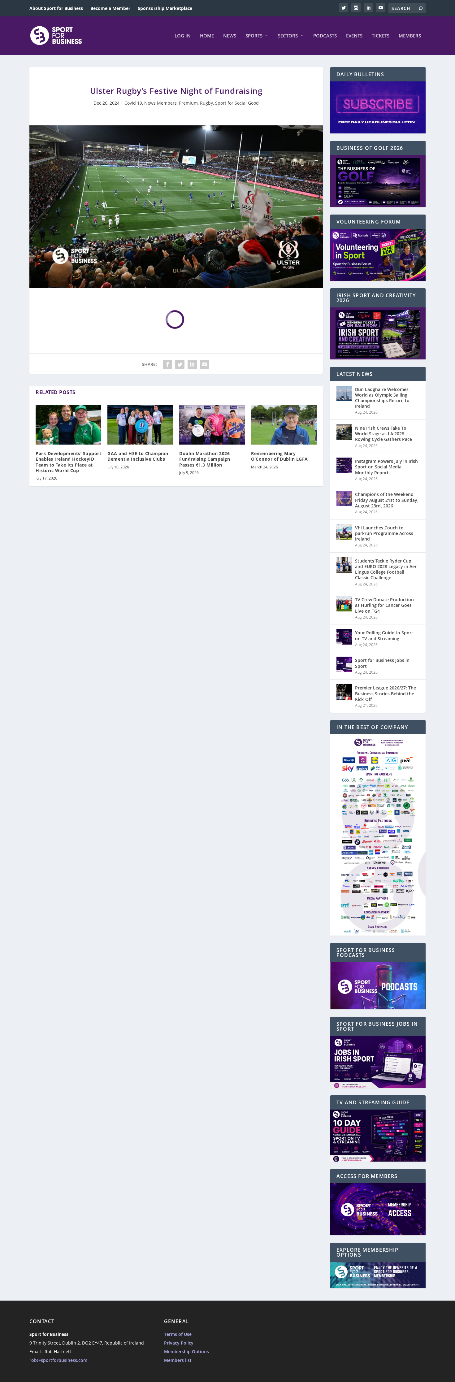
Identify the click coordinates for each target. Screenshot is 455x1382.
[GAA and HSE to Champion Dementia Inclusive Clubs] (140, 425)
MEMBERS (410, 36)
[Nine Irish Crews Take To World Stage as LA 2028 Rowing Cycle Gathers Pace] (344, 432)
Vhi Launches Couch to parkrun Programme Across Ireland (384, 533)
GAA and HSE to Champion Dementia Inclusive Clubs (137, 456)
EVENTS (354, 36)
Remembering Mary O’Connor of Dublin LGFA (279, 456)
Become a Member (110, 8)
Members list (178, 1360)
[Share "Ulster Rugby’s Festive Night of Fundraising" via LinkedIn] (192, 364)
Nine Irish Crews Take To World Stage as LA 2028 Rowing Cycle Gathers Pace (383, 433)
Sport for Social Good (237, 103)
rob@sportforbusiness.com (58, 1360)
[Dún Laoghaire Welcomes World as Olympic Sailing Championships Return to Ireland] (344, 393)
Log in (183, 36)
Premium (188, 103)
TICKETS (380, 36)
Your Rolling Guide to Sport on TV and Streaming (384, 635)
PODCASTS (325, 36)
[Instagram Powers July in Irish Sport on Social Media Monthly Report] (344, 465)
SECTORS (288, 36)
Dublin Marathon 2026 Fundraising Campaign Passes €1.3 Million (204, 458)
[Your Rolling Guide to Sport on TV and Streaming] (344, 637)
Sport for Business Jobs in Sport (382, 663)
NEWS (229, 36)
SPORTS (253, 36)
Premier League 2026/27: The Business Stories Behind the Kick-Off (385, 693)
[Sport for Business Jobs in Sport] (344, 664)
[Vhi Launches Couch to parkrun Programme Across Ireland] (344, 532)
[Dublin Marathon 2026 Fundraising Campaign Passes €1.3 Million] (212, 425)
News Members (160, 103)
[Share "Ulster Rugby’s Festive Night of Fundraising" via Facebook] (167, 364)
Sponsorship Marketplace (165, 8)
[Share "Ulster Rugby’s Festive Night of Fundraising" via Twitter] (180, 364)
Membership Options (186, 1351)
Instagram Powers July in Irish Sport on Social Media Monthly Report (386, 466)
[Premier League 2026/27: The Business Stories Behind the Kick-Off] (344, 692)
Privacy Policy (178, 1343)
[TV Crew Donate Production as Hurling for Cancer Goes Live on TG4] (344, 603)
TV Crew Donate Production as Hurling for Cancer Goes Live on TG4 (384, 605)
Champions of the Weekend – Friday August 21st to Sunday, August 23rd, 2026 (386, 499)
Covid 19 (133, 103)
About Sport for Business (56, 8)
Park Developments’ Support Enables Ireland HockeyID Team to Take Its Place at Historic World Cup (68, 461)
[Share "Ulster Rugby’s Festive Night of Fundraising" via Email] (204, 364)
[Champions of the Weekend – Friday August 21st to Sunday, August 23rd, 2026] (344, 498)
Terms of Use (178, 1334)
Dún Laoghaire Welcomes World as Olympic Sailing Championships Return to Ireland (382, 397)
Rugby (206, 103)
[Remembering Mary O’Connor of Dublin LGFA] (284, 425)
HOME (207, 36)
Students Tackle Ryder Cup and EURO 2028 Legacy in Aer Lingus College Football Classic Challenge (386, 569)
